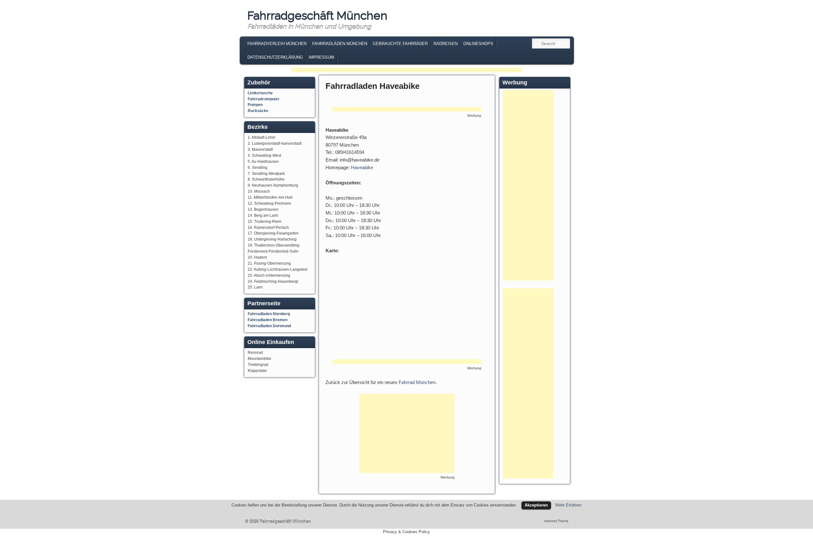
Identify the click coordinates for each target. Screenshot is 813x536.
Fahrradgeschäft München (317, 15)
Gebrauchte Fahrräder (400, 43)
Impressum (321, 57)
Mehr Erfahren (568, 505)
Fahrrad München (417, 382)
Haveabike (362, 167)
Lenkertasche (260, 93)
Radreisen (445, 43)
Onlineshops (478, 43)
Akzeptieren (536, 505)
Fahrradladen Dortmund (269, 326)
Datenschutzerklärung (275, 57)
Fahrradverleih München (276, 43)
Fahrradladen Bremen (267, 320)
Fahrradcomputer (263, 99)
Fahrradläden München (339, 43)
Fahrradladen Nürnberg (269, 314)
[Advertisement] (406, 70)
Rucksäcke (258, 111)
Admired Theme (556, 521)
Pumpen (255, 105)
